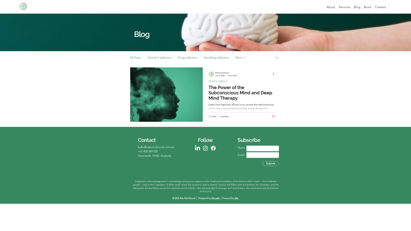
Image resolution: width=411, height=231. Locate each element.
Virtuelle (215, 198)
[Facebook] (213, 148)
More (239, 57)
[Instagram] (205, 148)
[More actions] (274, 74)
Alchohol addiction (159, 57)
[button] (276, 58)
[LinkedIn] (197, 148)
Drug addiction (187, 57)
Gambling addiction (216, 57)
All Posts (135, 57)
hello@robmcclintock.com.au (156, 147)
